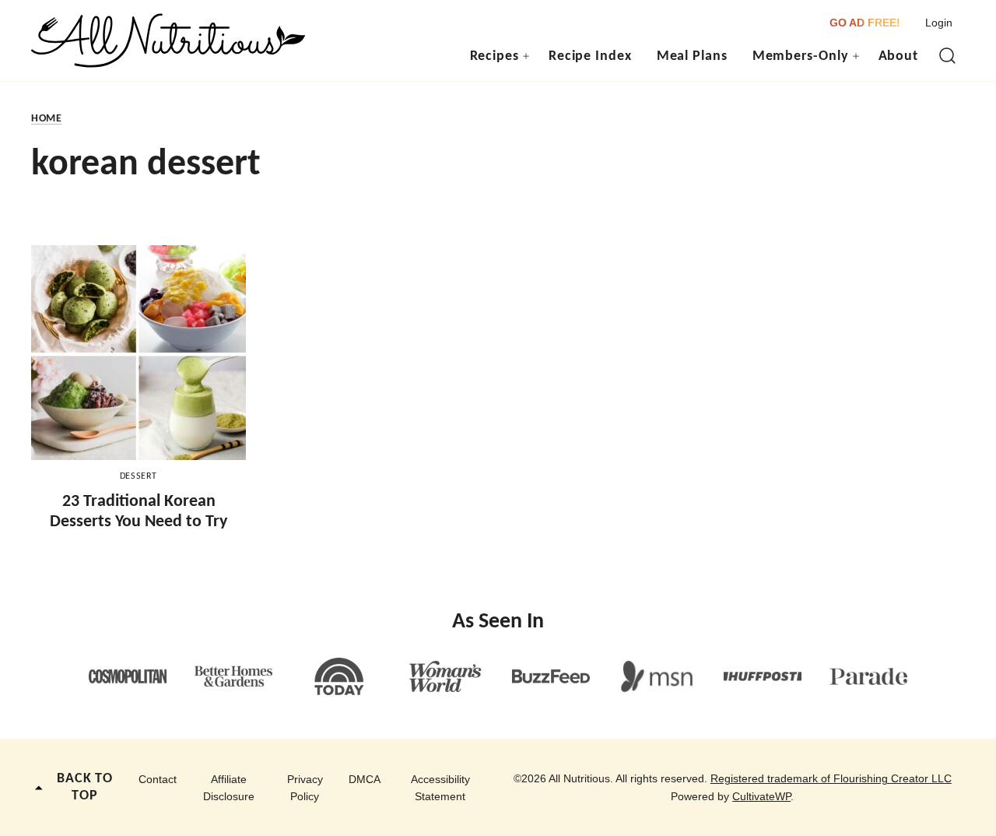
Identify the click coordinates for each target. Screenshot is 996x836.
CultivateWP (761, 796)
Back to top (85, 787)
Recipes (494, 56)
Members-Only (800, 56)
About (899, 56)
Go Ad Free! (864, 22)
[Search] (948, 56)
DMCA (365, 779)
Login (938, 22)
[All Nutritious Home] (169, 40)
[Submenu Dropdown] (526, 56)
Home (46, 119)
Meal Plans (692, 56)
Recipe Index (590, 56)
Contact (158, 779)
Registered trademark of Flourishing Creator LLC (831, 778)
